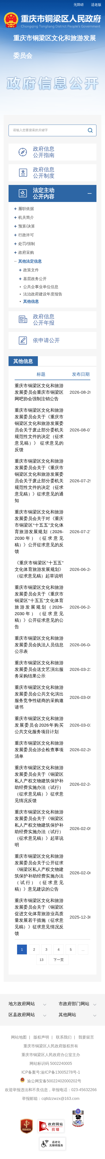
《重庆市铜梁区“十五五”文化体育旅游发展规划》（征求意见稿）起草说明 (39, 569)
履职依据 (26, 209)
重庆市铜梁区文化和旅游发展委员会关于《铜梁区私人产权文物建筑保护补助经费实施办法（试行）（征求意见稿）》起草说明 (39, 828)
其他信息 (31, 301)
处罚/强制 (26, 244)
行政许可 (26, 235)
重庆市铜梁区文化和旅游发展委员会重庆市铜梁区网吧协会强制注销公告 (39, 392)
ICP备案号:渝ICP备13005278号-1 (50, 1072)
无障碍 (79, 5)
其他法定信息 (30, 261)
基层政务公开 (35, 279)
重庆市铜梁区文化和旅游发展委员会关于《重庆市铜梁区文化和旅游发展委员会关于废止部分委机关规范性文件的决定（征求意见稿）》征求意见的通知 (39, 481)
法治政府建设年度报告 (42, 294)
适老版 (96, 5)
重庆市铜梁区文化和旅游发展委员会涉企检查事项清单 (39, 750)
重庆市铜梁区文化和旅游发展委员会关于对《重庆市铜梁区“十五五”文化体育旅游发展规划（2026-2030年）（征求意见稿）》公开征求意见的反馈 (39, 532)
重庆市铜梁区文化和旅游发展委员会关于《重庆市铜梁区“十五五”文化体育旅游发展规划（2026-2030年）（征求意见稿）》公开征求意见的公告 (39, 607)
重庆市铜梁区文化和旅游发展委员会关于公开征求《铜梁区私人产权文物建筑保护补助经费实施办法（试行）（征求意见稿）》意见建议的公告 (39, 873)
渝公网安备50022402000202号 (53, 1081)
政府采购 (26, 252)
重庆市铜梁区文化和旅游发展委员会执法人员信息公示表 (39, 645)
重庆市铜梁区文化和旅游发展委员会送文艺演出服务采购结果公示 (39, 669)
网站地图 (19, 1037)
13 (41, 960)
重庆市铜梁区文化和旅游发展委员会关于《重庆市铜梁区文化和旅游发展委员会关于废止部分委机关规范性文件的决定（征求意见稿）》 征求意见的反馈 (39, 430)
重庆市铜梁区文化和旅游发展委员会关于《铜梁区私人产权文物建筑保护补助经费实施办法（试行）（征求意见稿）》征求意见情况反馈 (39, 784)
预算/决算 (26, 226)
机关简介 (26, 217)
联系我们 (64, 1037)
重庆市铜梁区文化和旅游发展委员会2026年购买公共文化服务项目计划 (39, 725)
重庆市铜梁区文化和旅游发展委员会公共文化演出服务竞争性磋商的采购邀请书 (39, 697)
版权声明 (41, 1037)
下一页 (58, 960)
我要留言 (86, 1037)
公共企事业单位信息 (40, 287)
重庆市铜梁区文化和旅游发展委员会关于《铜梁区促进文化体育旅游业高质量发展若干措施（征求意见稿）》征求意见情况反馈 (39, 917)
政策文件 (31, 270)
